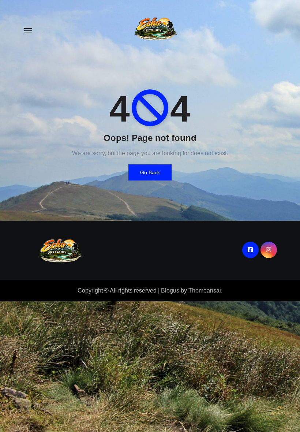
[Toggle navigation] (28, 30)
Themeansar (204, 290)
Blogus (170, 290)
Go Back (150, 172)
